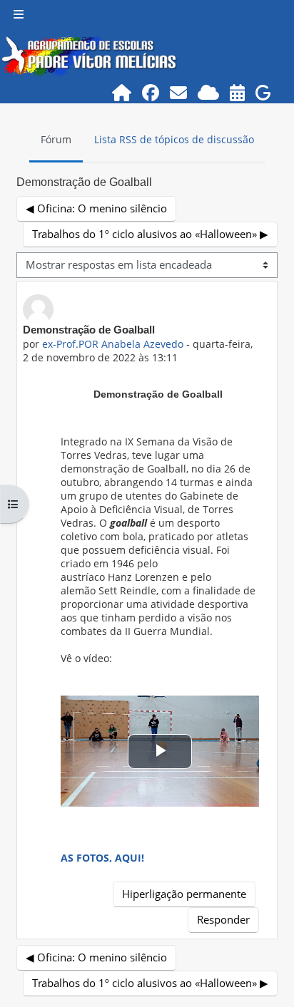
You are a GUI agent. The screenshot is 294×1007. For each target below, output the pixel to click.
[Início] (122, 92)
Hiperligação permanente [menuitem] (184, 894)
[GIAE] (263, 92)
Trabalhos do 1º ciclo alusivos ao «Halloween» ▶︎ (150, 234)
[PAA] (237, 92)
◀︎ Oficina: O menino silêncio (96, 208)
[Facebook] (151, 92)
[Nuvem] (209, 92)
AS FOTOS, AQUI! (102, 857)
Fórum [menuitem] (56, 139)
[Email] (179, 92)
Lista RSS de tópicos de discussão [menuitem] (174, 139)
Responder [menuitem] (223, 919)
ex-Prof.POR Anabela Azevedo (112, 344)
